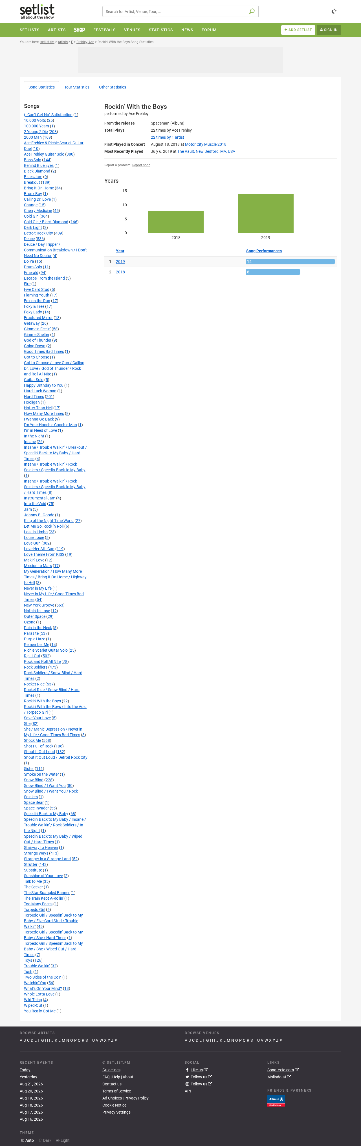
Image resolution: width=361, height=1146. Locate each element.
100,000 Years (36, 126)
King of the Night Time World (49, 520)
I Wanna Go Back (39, 419)
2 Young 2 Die (36, 131)
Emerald (31, 272)
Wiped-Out (33, 1005)
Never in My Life (38, 588)
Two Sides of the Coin (42, 977)
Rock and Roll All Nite (42, 661)
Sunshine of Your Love (43, 875)
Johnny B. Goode (39, 515)
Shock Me (32, 740)
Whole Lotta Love (39, 994)
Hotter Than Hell (38, 408)
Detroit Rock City (38, 233)
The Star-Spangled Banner (47, 892)
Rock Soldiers (35, 667)
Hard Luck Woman (40, 391)
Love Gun (32, 543)
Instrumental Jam (39, 498)
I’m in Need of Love (40, 430)
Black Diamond (37, 171)
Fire (27, 284)
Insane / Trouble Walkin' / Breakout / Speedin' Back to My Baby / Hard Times (55, 453)
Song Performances (264, 251)
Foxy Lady (33, 312)
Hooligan (32, 402)
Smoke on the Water (41, 774)
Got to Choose (36, 357)
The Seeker (33, 887)
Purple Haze (34, 639)
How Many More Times (44, 413)
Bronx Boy (33, 193)
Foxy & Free (34, 306)
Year (120, 251)
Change (31, 205)
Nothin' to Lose (37, 611)
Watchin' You (35, 983)
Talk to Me (33, 881)
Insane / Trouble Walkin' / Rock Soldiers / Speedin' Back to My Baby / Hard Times (54, 487)
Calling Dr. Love (37, 199)
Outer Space (34, 616)
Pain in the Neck (38, 627)
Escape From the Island (44, 278)
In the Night (34, 436)
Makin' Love (34, 560)
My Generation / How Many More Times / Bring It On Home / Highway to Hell (55, 577)
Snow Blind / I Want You (45, 785)
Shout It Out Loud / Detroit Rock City (55, 757)
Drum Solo (33, 267)
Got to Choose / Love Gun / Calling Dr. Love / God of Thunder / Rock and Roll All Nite (54, 368)
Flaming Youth (36, 295)
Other (112, 87)
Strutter (31, 864)
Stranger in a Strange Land (47, 859)
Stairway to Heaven (41, 847)
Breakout (32, 182)
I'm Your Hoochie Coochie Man (50, 424)
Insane (30, 441)
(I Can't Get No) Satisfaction (48, 114)
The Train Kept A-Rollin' (43, 898)
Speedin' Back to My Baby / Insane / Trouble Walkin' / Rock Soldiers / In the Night (55, 825)
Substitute (33, 870)
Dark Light (33, 227)
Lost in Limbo (36, 532)
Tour (76, 87)
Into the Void (35, 503)
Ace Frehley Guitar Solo (44, 154)
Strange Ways (36, 853)
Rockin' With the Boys (42, 701)
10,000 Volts (35, 120)
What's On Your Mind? (43, 988)
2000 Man (33, 137)
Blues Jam (33, 176)
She (27, 723)
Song (41, 87)
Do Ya (29, 261)
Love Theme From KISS (44, 554)
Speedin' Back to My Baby (46, 813)
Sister (29, 768)
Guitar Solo (33, 379)
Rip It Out (32, 656)
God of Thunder (37, 340)
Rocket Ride (34, 684)
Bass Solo (32, 160)
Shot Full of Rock (38, 746)
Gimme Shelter (36, 334)
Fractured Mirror (38, 317)
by (167, 137)
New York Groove (39, 605)
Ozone (29, 622)
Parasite (31, 633)
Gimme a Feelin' (37, 329)
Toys (28, 960)
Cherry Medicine (38, 210)
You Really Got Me (40, 1011)
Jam (28, 509)
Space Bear (34, 802)
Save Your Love (37, 718)
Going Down (34, 346)
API (188, 1091)
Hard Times (34, 396)
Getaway (32, 323)
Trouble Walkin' (37, 966)
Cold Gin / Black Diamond (46, 222)
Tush (28, 971)
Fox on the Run (37, 300)
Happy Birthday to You (43, 385)
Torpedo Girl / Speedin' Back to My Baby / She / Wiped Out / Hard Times (53, 949)
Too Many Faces (38, 904)
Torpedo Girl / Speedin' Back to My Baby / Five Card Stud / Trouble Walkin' (53, 921)
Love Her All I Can (39, 549)
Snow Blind (33, 780)
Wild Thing (33, 999)
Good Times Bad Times (44, 351)
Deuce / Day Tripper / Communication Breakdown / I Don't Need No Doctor (55, 250)
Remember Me (36, 644)
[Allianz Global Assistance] (276, 1100)
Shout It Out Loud (39, 751)
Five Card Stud (36, 289)
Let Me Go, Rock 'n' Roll (43, 526)
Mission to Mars (38, 565)
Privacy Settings (116, 1112)
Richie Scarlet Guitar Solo (46, 650)
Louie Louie (34, 537)
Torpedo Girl (34, 909)
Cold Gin (31, 216)
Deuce (29, 238)
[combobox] (180, 11)
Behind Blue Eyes (39, 165)
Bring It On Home (39, 188)
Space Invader (36, 808)
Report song (141, 165)
